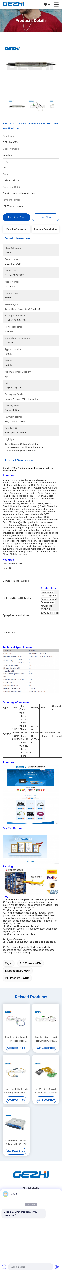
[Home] (31, 1178)
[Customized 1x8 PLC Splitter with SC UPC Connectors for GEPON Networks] (16, 1122)
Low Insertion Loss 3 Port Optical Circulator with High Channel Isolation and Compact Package (46, 1039)
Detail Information (16, 229)
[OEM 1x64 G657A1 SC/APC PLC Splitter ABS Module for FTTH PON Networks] (46, 1070)
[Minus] (57, 1194)
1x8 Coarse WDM (30, 963)
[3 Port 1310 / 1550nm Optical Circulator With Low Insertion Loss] (31, 65)
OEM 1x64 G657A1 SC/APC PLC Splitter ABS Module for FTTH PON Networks (45, 1091)
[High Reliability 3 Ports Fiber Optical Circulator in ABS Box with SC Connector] (16, 1070)
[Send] (57, 1266)
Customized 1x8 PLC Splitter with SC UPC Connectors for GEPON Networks (16, 1142)
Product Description (45, 229)
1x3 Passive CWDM (17, 978)
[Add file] (4, 1266)
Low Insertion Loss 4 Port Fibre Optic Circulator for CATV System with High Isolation (16, 1039)
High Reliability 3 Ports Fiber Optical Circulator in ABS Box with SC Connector (16, 1091)
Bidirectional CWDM (17, 970)
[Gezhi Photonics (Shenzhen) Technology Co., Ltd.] (13, 5)
